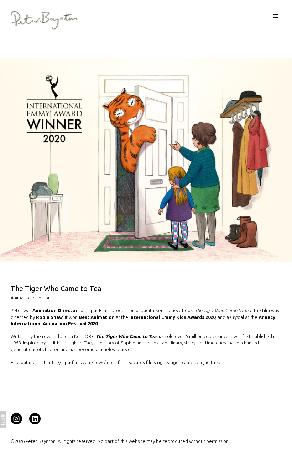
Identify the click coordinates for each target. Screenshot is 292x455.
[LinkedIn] (35, 418)
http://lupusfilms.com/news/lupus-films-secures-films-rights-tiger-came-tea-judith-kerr (136, 362)
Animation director (30, 297)
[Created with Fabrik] (3, 419)
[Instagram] (16, 418)
